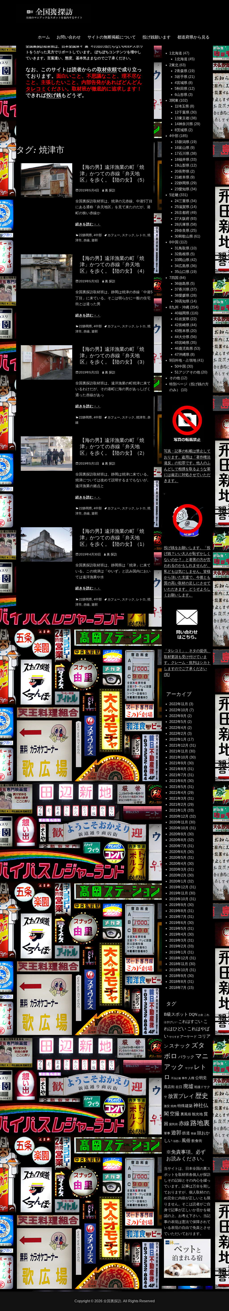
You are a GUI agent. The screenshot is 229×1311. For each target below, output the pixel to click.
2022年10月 (179, 710)
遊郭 (94, 240)
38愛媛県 (182, 295)
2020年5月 (178, 857)
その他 (174, 378)
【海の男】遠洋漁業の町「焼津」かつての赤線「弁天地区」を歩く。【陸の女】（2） (113, 446)
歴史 (201, 1095)
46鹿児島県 (184, 348)
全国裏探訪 (112, 1301)
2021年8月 (178, 769)
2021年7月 (178, 775)
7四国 (173, 278)
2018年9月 (178, 976)
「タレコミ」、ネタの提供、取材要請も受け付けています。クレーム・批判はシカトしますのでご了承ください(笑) (187, 662)
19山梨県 (182, 165)
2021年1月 (178, 810)
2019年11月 (178, 893)
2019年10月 (179, 899)
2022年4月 (178, 728)
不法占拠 (176, 1078)
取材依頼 (107, 69)
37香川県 (182, 289)
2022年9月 (178, 716)
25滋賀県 (182, 207)
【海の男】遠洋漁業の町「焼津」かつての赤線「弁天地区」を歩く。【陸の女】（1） (113, 537)
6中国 (173, 242)
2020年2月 (178, 875)
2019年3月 (178, 940)
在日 (179, 1087)
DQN (193, 1014)
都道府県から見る (193, 37)
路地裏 (200, 1123)
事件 (184, 1078)
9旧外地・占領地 (182, 360)
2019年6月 (178, 923)
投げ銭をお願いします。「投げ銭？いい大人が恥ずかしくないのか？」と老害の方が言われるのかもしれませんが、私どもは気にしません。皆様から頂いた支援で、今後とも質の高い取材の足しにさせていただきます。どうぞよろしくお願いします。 (187, 571)
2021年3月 (178, 798)
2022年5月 (178, 722)
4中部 (98, 235)
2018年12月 (179, 958)
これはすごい (190, 1021)
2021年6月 (178, 781)
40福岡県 (182, 313)
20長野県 (182, 171)
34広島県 (182, 266)
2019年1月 (178, 952)
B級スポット (176, 1014)
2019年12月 (179, 887)
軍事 (167, 1133)
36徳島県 (182, 283)
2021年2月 (178, 804)
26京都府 (182, 212)
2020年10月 (179, 828)
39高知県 (182, 301)
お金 (200, 1014)
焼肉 (173, 1106)
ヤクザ (189, 1068)
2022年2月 (178, 733)
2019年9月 (178, 905)
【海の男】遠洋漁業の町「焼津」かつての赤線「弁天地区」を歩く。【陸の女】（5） (113, 173)
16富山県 (182, 148)
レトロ (141, 235)
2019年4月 (178, 934)
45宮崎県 (182, 343)
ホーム (44, 37)
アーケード (188, 1036)
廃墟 (188, 1086)
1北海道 (175, 53)
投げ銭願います (156, 37)
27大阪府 (182, 219)
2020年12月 (179, 816)
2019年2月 (178, 946)
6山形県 (181, 94)
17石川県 (182, 153)
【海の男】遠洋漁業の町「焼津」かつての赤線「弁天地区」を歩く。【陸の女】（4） (113, 264)
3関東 (173, 100)
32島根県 (182, 254)
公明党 (201, 1077)
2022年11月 (178, 704)
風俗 (186, 1140)
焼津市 (141, 417)
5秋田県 (181, 88)
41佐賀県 (182, 319)
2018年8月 (178, 981)
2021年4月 (178, 793)
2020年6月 (178, 852)
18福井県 (182, 159)
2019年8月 (178, 911)
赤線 (86, 240)
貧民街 (173, 1124)
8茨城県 (181, 130)
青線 (193, 1133)
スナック (128, 235)
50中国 (180, 366)
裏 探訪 (110, 190)
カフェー (114, 235)
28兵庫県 (182, 224)
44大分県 (182, 337)
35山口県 (182, 272)
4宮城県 (181, 83)
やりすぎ (174, 1036)
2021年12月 (179, 745)
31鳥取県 (182, 248)
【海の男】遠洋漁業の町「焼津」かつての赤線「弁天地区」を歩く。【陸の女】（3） (113, 355)
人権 (191, 1078)
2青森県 (181, 71)
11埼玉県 (182, 106)
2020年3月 (178, 869)
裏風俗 (185, 1114)
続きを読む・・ (87, 224)
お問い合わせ (69, 37)
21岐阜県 (182, 177)
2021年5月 (178, 787)
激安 (167, 1106)
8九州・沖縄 (179, 307)
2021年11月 (178, 751)
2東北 (173, 65)
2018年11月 (178, 964)
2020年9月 (178, 834)
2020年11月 (178, 822)
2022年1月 (178, 739)
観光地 (197, 1114)
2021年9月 (178, 763)
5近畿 (173, 195)
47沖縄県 (182, 354)
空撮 (175, 1113)
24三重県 (182, 201)
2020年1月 (178, 881)
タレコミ (36, 89)
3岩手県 (181, 77)
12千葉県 (182, 112)
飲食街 (196, 1141)
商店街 (169, 1087)
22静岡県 (85, 235)
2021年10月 (179, 757)
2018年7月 (178, 988)
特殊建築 (185, 1105)
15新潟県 (182, 142)
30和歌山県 (184, 236)
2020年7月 (178, 846)
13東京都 (182, 118)
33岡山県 (182, 260)
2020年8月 (178, 840)
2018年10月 (179, 970)
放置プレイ (181, 1096)
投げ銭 (53, 95)
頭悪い (177, 1141)
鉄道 (186, 1133)
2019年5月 (178, 928)
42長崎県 (182, 325)
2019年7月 (178, 917)
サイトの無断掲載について (111, 37)
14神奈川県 (184, 124)
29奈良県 (182, 230)
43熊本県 (182, 331)
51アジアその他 (187, 372)
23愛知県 (182, 189)
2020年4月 (178, 863)
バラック (186, 1057)
